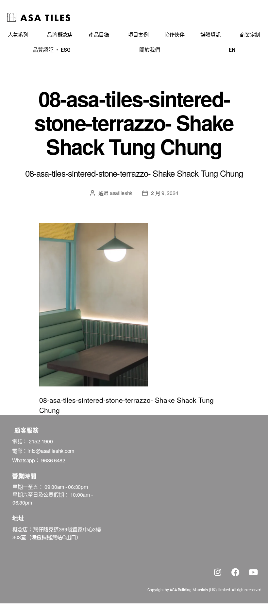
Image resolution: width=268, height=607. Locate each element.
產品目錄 (99, 35)
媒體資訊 (210, 35)
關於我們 (149, 50)
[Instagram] (217, 572)
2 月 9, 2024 (164, 193)
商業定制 (250, 35)
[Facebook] (235, 572)
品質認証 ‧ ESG (51, 50)
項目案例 (138, 35)
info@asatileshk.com (50, 451)
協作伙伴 (174, 35)
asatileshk (121, 193)
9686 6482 (53, 460)
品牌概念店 (60, 35)
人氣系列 (18, 35)
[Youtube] (253, 572)
